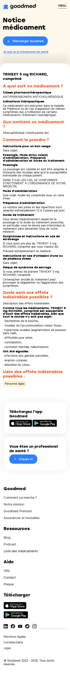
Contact (10, 577)
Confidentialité (13, 642)
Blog (7, 537)
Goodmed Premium (18, 511)
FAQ (7, 571)
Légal (7, 648)
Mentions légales (15, 636)
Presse (9, 584)
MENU (62, 5)
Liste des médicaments (21, 551)
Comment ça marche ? (20, 497)
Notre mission (14, 504)
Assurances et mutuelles (22, 518)
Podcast (10, 544)
